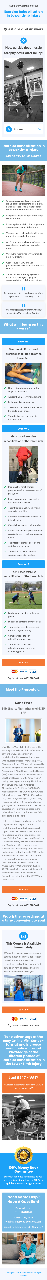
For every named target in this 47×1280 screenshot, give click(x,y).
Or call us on (25, 678)
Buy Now (23, 662)
